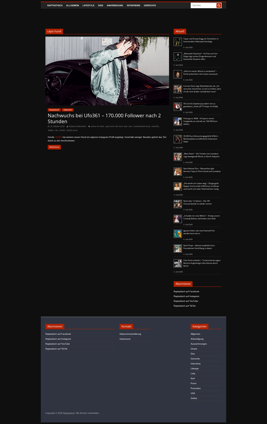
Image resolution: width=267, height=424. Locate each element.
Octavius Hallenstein (77, 126)
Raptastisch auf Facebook (186, 291)
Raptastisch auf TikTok (185, 306)
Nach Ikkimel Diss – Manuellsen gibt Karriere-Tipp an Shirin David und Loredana (202, 170)
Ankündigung (115, 5)
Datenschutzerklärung (130, 334)
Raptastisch (54, 5)
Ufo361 (62, 130)
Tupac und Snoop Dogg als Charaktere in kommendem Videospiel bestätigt (200, 40)
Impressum (125, 339)
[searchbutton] (218, 5)
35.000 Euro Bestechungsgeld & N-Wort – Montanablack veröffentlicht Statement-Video (201, 139)
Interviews (133, 5)
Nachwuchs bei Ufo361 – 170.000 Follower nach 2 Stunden (104, 118)
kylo (125, 126)
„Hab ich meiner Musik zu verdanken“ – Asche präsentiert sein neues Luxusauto (200, 72)
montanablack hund (142, 126)
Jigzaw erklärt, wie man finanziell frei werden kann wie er (199, 232)
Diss (100, 5)
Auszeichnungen (199, 344)
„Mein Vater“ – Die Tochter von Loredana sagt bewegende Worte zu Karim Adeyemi (201, 155)
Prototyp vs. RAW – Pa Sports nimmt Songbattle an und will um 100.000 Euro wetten (200, 121)
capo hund (109, 126)
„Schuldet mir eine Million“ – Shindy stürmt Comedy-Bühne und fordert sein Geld (201, 217)
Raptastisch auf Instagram (186, 296)
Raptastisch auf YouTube (186, 301)
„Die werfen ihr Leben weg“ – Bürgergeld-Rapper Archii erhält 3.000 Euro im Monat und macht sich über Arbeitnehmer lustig (201, 186)
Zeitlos (194, 398)
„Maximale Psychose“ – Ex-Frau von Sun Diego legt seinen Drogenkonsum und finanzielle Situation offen (200, 56)
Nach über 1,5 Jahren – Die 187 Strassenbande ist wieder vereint (197, 202)
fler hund (119, 126)
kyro (130, 126)
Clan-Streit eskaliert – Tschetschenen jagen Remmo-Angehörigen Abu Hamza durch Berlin (201, 263)
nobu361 (155, 126)
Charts (194, 349)
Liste (193, 373)
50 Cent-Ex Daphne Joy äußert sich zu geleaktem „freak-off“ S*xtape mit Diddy (200, 105)
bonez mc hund (97, 126)
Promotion (196, 388)
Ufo (56, 130)
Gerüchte (150, 5)
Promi (193, 383)
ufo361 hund (72, 130)
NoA (193, 378)
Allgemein (72, 5)
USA (193, 393)
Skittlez (51, 130)
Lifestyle (88, 5)
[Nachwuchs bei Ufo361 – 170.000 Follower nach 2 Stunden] (107, 38)
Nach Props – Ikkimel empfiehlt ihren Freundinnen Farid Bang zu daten (199, 247)
